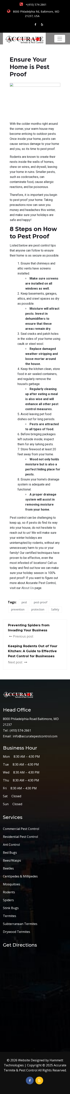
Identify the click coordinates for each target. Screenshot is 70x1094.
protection (37, 609)
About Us (27, 588)
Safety (55, 609)
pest (24, 602)
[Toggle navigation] (59, 39)
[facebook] (35, 24)
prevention (17, 609)
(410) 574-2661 (20, 730)
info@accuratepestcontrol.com (35, 736)
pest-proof (40, 602)
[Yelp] (42, 24)
